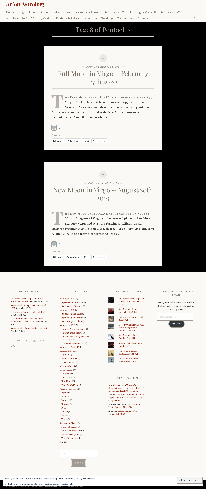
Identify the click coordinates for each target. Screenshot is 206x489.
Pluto (63, 408)
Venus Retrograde (69, 438)
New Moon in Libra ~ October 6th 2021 (29, 328)
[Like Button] (54, 127)
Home (10, 12)
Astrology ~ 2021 (115, 12)
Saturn (64, 412)
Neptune (65, 404)
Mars (63, 396)
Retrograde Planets (88, 12)
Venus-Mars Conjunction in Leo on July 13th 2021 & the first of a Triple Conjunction (126, 388)
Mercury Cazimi (41, 18)
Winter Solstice (68, 362)
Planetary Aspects (39, 12)
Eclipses (65, 374)
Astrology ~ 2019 (16, 18)
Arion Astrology (26, 4)
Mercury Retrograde (71, 431)
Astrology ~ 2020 (171, 12)
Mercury (65, 400)
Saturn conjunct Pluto (71, 321)
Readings (107, 18)
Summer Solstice (69, 358)
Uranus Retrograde (70, 434)
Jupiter (64, 393)
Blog (21, 12)
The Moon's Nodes (70, 385)
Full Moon (66, 377)
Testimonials (125, 18)
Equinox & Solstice (68, 18)
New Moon (66, 381)
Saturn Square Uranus (71, 333)
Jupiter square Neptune (72, 302)
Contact (143, 18)
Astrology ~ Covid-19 (143, 12)
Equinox (65, 355)
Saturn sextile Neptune (72, 306)
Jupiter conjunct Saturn (72, 318)
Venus (64, 419)
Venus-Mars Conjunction (73, 343)
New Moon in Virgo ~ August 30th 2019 (103, 193)
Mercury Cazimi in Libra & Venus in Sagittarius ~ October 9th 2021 (131, 328)
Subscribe (176, 324)
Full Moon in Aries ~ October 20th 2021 (29, 312)
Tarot (62, 442)
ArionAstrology (115, 385)
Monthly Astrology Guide (73, 329)
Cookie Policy (68, 484)
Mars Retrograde (69, 427)
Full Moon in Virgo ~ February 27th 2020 (103, 77)
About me (91, 18)
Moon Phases (63, 12)
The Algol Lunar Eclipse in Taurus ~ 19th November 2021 (131, 301)
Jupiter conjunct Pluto (71, 314)
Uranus (64, 415)
